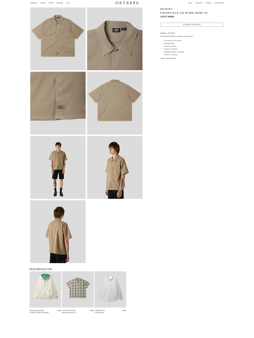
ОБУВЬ (42, 3)
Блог (190, 3)
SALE (68, 3)
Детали (163, 33)
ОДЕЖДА (33, 3)
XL (34, 310)
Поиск (208, 3)
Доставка (171, 33)
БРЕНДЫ (59, 3)
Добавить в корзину (192, 24)
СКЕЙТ (50, 3)
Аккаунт (199, 3)
